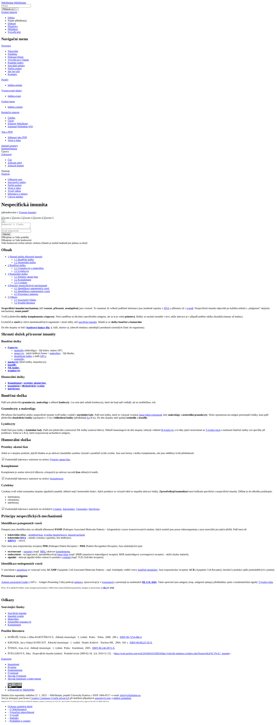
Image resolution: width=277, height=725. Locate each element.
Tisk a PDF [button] (7, 132)
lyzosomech (108, 582)
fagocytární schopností (150, 414)
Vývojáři (14, 715)
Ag (88, 417)
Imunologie (13, 664)
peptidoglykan (35, 534)
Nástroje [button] (5, 171)
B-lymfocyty (167, 430)
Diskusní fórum (15, 57)
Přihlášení (13, 29)
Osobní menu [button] (8, 101)
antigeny (78, 582)
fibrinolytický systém (33, 385)
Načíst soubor (15, 68)
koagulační (14, 385)
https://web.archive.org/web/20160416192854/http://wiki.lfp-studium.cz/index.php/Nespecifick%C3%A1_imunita (171, 653)
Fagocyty (13, 347)
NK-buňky (13, 367)
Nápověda (13, 51)
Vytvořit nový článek (18, 59)
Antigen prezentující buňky (15, 582)
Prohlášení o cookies (20, 721)
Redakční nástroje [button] (10, 112)
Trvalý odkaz (14, 191)
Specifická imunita (17, 613)
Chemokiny (81, 509)
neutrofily (19, 350)
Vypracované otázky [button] (11, 90)
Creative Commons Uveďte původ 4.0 (49, 698)
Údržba (11, 118)
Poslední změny (16, 62)
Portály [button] (4, 79)
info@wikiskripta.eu (130, 695)
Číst (10, 159)
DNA (166, 308)
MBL (43, 551)
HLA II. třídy (149, 582)
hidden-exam (14, 96)
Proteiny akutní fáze (60, 459)
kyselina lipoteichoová (55, 534)
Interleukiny (69, 509)
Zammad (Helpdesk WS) (20, 126)
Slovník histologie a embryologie (24, 678)
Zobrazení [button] (6, 154)
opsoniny (28, 551)
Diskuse (12, 23)
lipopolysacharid (76, 534)
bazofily (12, 364)
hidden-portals (15, 85)
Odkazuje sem (15, 179)
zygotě (190, 308)
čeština (11, 17)
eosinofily (19, 359)
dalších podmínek (122, 698)
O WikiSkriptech (18, 709)
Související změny (17, 182)
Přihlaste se (8, 9)
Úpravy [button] (5, 151)
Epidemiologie (15, 670)
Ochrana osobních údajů (20, 706)
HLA (105, 588)
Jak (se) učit (14, 71)
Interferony (94, 509)
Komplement (15, 383)
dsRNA (12, 540)
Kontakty (12, 74)
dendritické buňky (23, 356)
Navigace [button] (6, 45)
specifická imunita (87, 322)
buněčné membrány (148, 569)
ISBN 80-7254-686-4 (131, 637)
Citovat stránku (15, 196)
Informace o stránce (18, 193)
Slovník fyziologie (17, 676)
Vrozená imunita (27, 212)
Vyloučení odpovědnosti (22, 712)
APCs (43, 356)
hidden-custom (15, 107)
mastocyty (13, 362)
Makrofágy (13, 619)
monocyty (19, 353)
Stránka (5, 148)
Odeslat (6, 234)
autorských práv (103, 698)
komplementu (63, 551)
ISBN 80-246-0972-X (103, 648)
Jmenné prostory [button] (9, 145)
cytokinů (66, 557)
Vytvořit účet (14, 32)
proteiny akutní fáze (35, 383)
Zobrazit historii (16, 165)
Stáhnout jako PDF (17, 137)
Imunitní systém (16, 616)
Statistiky (14, 718)
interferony (14, 388)
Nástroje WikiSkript (18, 123)
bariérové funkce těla (38, 327)
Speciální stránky (16, 65)
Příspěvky (13, 26)
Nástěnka (12, 54)
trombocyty (14, 370)
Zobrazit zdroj (15, 162)
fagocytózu (62, 554)
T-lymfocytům (265, 582)
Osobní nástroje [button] (9, 12)
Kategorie (6, 659)
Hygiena (12, 667)
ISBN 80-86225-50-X (141, 642)
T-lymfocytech (213, 430)
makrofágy (55, 353)
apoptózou (22, 569)
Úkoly (11, 120)
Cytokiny (57, 509)
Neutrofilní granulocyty (19, 622)
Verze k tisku (14, 140)
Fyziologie (13, 673)
